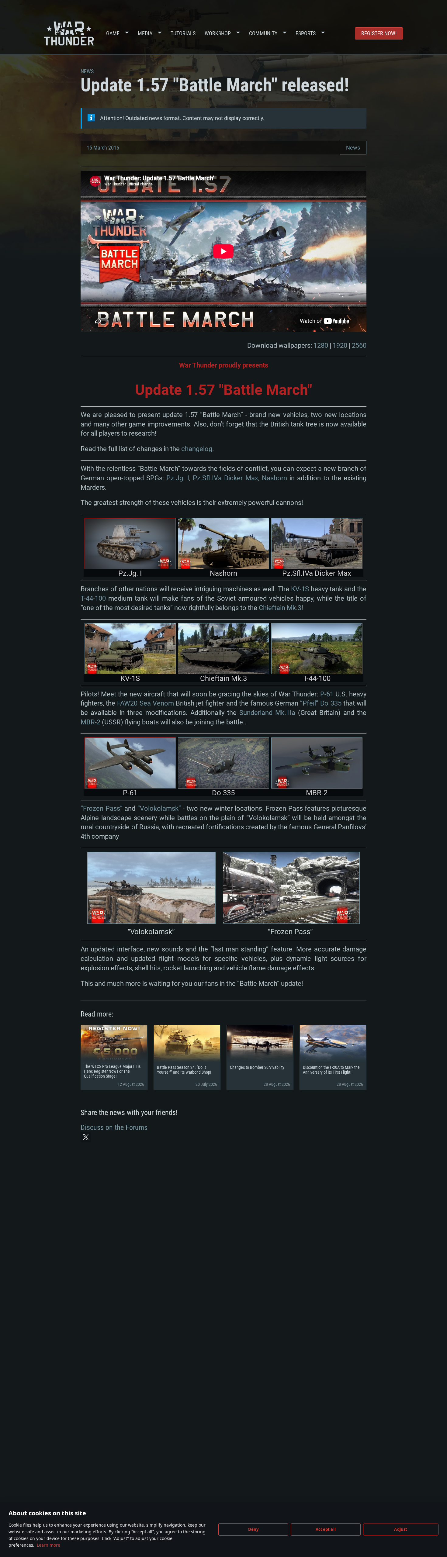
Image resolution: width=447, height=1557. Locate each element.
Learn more (48, 1545)
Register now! (379, 33)
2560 (359, 345)
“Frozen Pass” (102, 808)
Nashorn (274, 478)
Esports (306, 33)
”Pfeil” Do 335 (320, 703)
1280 (321, 345)
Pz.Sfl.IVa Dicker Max (225, 478)
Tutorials (183, 33)
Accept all (326, 1529)
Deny (253, 1529)
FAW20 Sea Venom (145, 703)
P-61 (327, 694)
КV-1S (300, 589)
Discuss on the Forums (114, 1127)
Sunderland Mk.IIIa (267, 712)
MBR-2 (90, 722)
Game (113, 33)
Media (145, 33)
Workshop (218, 33)
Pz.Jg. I (177, 478)
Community (263, 33)
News (353, 147)
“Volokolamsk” (159, 808)
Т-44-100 (93, 598)
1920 (340, 345)
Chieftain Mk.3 (280, 608)
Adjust (400, 1529)
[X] (86, 1137)
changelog (196, 449)
